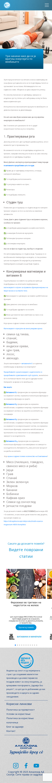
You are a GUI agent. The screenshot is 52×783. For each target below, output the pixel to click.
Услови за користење (18, 713)
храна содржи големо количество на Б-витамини (27, 456)
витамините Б (27, 363)
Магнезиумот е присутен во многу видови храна (23, 328)
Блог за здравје (14, 726)
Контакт (10, 730)
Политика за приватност (20, 709)
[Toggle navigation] (46, 5)
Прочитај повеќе (26, 627)
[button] (15, 645)
